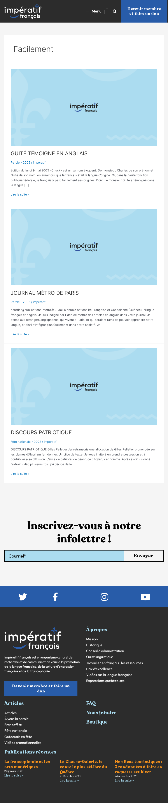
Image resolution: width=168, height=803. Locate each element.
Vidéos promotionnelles (22, 743)
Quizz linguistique (99, 657)
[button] (93, 11)
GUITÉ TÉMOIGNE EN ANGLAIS (49, 153)
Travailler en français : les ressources (114, 663)
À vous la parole (16, 719)
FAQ (91, 703)
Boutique (97, 722)
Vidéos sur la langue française (109, 675)
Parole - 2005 (20, 162)
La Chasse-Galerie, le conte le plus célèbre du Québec (83, 767)
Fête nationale (15, 731)
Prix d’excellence (99, 669)
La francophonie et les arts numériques (27, 764)
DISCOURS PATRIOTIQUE (41, 432)
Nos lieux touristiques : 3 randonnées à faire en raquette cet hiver (138, 767)
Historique (94, 645)
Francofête (13, 725)
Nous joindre (101, 712)
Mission (92, 639)
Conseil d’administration (105, 651)
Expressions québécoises (105, 681)
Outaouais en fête (18, 737)
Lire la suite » (20, 194)
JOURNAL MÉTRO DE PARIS (45, 293)
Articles (10, 713)
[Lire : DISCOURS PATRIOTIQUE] (84, 386)
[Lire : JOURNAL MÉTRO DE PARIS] (84, 246)
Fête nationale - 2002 (26, 441)
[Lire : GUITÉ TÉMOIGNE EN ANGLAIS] (84, 107)
